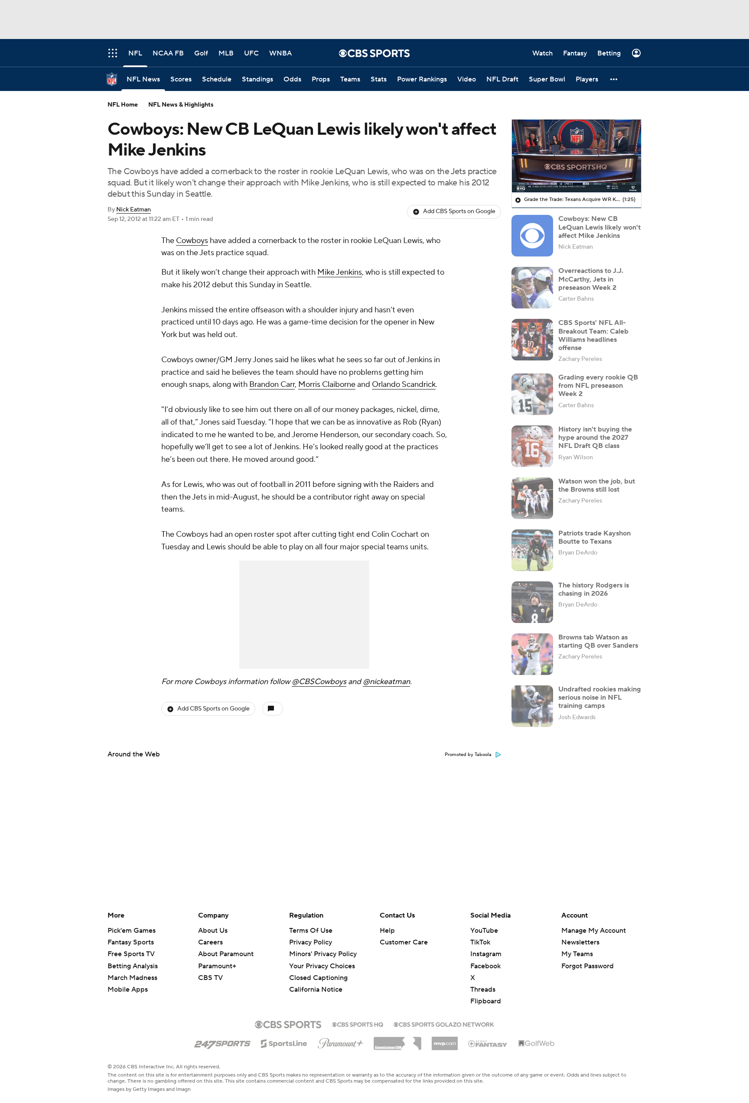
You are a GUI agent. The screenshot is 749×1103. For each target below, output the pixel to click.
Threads (482, 989)
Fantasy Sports (130, 942)
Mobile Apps (127, 989)
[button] (614, 79)
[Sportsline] (284, 1042)
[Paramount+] (340, 1041)
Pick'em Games (131, 930)
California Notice (315, 981)
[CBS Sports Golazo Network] (444, 1023)
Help (387, 930)
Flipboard (485, 1001)
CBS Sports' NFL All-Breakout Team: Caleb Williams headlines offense (593, 335)
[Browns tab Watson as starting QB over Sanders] (532, 654)
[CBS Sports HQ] (357, 1023)
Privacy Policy (310, 942)
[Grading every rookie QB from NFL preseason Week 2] (532, 394)
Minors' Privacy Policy (323, 954)
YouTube (484, 930)
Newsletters (580, 942)
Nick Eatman (133, 210)
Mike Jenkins (339, 272)
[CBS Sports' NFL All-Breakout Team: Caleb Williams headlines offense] (532, 339)
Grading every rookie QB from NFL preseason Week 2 (598, 385)
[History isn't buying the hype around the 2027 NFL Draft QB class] (532, 446)
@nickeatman (386, 682)
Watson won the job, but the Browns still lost (596, 485)
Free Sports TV (131, 954)
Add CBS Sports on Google (459, 211)
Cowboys (192, 241)
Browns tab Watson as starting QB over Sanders (598, 641)
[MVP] (445, 1040)
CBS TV (210, 977)
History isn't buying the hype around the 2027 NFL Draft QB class (595, 437)
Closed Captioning (318, 969)
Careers (210, 942)
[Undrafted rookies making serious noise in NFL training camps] (532, 706)
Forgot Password (587, 966)
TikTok (480, 942)
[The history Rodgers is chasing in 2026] (532, 602)
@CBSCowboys (319, 682)
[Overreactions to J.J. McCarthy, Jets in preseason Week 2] (532, 287)
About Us (213, 930)
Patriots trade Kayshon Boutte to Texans (594, 537)
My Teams (577, 954)
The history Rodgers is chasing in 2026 (593, 589)
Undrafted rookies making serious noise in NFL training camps (599, 697)
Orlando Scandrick (404, 384)
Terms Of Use (310, 930)
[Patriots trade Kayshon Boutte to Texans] (532, 550)
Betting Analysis (132, 966)
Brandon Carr (272, 384)
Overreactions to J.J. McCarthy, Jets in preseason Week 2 (590, 279)
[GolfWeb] (536, 1043)
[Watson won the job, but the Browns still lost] (532, 498)
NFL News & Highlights (181, 105)
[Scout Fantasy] (488, 1043)
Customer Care (404, 942)
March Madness (132, 977)
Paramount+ (217, 966)
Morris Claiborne (326, 384)
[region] (576, 156)
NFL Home (122, 105)
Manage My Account (593, 930)
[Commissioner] (397, 1040)
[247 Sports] (222, 1042)
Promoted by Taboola (468, 755)
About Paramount (226, 954)
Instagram (486, 954)
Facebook (485, 966)
